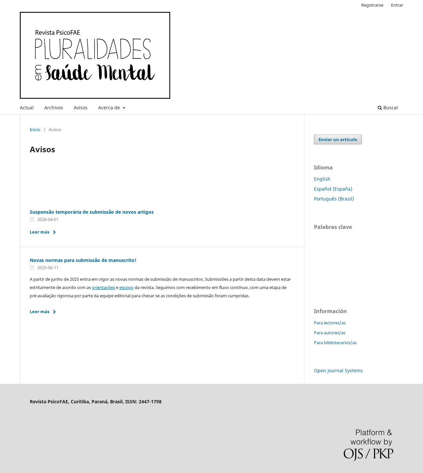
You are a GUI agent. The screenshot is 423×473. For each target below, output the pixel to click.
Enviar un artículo (338, 139)
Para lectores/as (330, 323)
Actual (27, 107)
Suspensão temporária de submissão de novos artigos (92, 212)
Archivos (53, 107)
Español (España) (333, 189)
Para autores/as (329, 333)
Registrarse (372, 5)
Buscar (390, 107)
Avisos (81, 107)
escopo (126, 287)
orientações (103, 287)
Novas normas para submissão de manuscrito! (83, 260)
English (322, 179)
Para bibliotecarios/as (335, 343)
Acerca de (109, 107)
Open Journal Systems (338, 370)
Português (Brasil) (334, 199)
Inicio (35, 129)
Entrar (397, 5)
